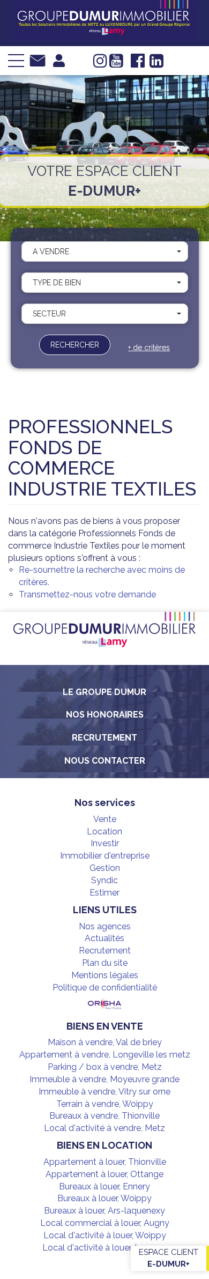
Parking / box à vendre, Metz (105, 1067)
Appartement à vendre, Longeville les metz (104, 1054)
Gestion (104, 868)
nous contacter (104, 761)
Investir (105, 843)
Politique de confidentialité (105, 987)
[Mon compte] (59, 60)
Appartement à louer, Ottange (104, 1174)
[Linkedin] (156, 64)
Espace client (168, 1257)
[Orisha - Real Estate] (104, 1004)
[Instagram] (100, 64)
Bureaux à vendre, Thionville (104, 1116)
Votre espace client (104, 181)
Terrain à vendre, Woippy (104, 1104)
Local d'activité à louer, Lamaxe (104, 1248)
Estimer (104, 893)
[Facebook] (138, 64)
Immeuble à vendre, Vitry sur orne (104, 1091)
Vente (104, 819)
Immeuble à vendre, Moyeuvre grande (104, 1079)
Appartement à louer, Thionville (104, 1162)
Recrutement (104, 738)
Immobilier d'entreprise (105, 856)
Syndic (104, 880)
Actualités (104, 938)
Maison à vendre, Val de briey (105, 1042)
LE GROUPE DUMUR (104, 692)
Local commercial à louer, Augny (104, 1223)
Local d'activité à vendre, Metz (104, 1128)
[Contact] (37, 60)
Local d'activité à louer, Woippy (104, 1235)
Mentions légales (104, 975)
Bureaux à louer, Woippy (104, 1198)
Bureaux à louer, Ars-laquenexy (104, 1211)
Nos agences (105, 926)
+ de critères (149, 347)
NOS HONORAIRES (105, 714)
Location (104, 831)
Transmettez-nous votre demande (87, 594)
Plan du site (105, 963)
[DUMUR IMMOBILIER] (104, 19)
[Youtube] (116, 64)
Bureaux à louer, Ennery (104, 1186)
